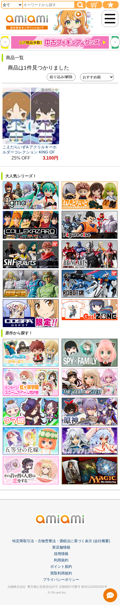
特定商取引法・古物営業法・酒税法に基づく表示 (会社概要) (61, 541)
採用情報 (61, 554)
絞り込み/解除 (61, 77)
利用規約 (61, 560)
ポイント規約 (61, 566)
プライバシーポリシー (61, 579)
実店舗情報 (61, 547)
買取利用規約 (61, 573)
